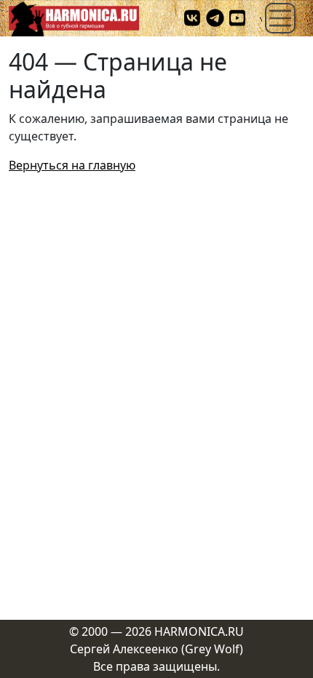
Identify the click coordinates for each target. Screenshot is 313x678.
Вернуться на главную (72, 165)
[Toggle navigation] (280, 18)
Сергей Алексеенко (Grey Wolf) (156, 649)
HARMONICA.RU (199, 631)
